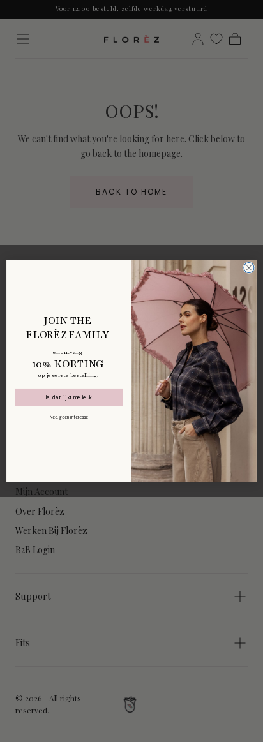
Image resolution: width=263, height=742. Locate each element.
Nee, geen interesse (69, 417)
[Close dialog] (249, 267)
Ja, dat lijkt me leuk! (69, 397)
